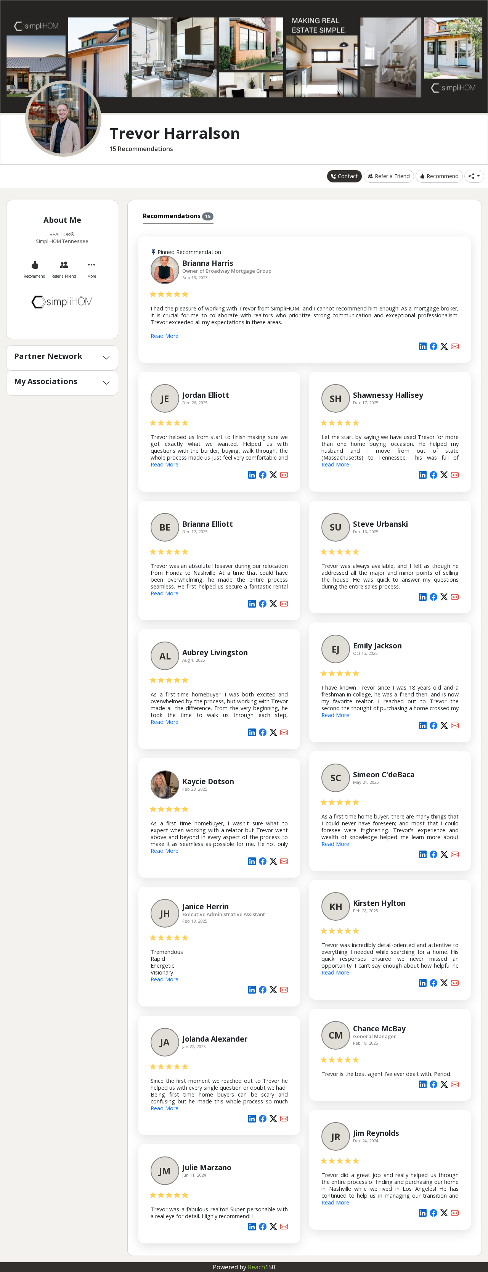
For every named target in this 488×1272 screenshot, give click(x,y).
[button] (474, 176)
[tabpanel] (304, 738)
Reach (261, 1267)
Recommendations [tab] (176, 216)
